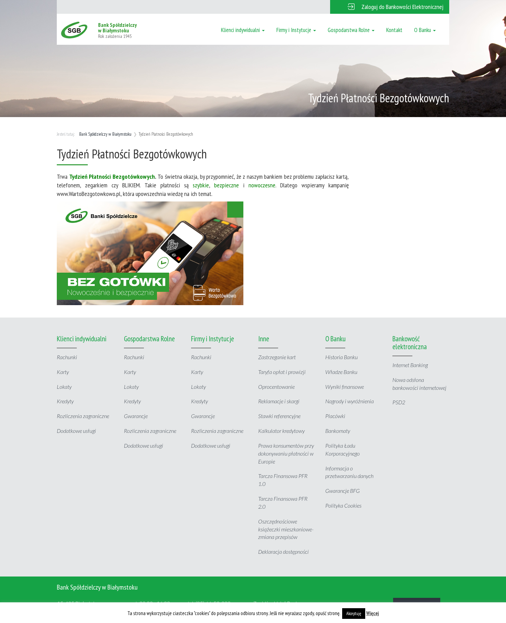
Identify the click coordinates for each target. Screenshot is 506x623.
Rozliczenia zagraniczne (83, 416)
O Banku (423, 30)
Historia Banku (341, 357)
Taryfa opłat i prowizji (282, 371)
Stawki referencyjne (279, 416)
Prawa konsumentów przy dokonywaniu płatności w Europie (286, 453)
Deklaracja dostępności (283, 551)
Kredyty (65, 401)
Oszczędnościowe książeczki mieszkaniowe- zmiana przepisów (286, 529)
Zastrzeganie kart (277, 357)
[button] (389, 7)
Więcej (372, 613)
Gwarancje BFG (342, 490)
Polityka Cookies (343, 505)
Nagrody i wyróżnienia (349, 401)
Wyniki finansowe (344, 386)
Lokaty (64, 386)
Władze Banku (341, 371)
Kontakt (394, 30)
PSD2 (398, 402)
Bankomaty (337, 430)
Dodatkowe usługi (76, 430)
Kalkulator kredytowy (281, 430)
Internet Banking (410, 365)
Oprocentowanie (276, 386)
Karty (63, 371)
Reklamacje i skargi (278, 401)
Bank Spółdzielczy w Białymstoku (105, 134)
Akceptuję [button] (353, 613)
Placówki (335, 416)
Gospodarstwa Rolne (349, 30)
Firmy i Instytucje (294, 30)
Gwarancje (136, 416)
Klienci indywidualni (241, 30)
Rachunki (67, 357)
